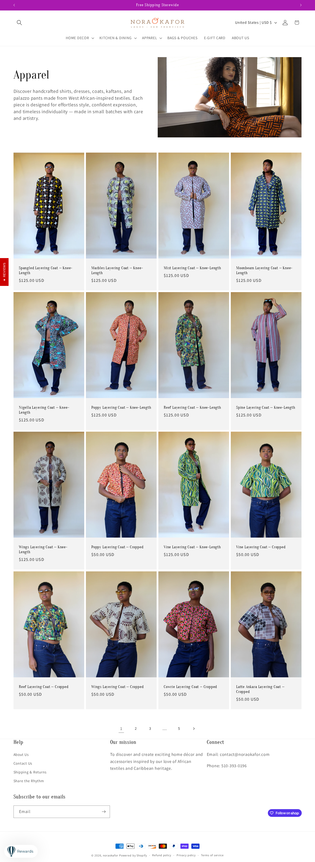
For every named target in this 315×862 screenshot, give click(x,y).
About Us (21, 754)
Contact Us (23, 763)
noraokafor (110, 855)
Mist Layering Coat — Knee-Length (192, 268)
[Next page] (194, 728)
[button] (19, 22)
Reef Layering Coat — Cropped (44, 687)
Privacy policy (186, 855)
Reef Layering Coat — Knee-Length (192, 407)
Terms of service (212, 855)
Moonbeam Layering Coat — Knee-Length (264, 270)
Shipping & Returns (30, 772)
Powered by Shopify (133, 855)
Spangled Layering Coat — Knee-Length (45, 270)
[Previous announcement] (14, 5)
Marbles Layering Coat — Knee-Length (117, 270)
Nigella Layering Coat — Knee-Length (44, 410)
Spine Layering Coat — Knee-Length (265, 407)
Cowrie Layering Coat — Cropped (190, 687)
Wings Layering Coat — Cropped (117, 687)
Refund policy (161, 855)
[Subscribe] (104, 812)
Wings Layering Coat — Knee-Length (43, 549)
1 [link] (121, 728)
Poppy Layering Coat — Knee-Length (121, 407)
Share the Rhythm (29, 780)
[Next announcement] (301, 5)
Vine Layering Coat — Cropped (261, 547)
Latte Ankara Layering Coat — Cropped (260, 689)
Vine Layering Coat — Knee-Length (192, 547)
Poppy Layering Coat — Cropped (117, 547)
